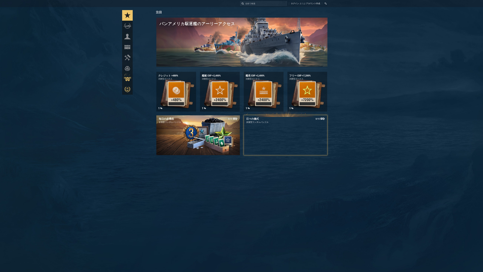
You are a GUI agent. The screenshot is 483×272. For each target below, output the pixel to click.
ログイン (295, 3)
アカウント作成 (313, 3)
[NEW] (127, 15)
